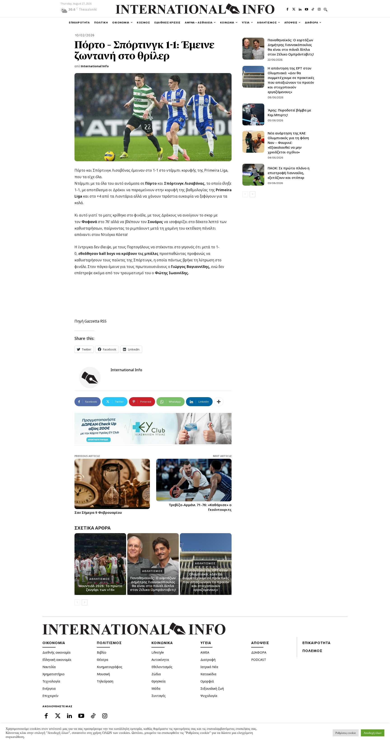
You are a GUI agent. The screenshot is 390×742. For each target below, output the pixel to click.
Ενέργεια (49, 688)
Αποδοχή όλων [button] (373, 733)
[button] (325, 9)
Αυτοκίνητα (160, 659)
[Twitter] (294, 9)
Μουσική (103, 674)
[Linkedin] (300, 9)
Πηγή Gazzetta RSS (90, 321)
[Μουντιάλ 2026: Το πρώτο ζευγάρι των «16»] (100, 564)
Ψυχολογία (208, 696)
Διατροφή (208, 659)
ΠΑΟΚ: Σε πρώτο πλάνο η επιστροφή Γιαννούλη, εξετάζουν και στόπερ (288, 173)
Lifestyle (157, 652)
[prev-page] (77, 602)
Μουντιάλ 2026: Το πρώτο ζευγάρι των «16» (100, 587)
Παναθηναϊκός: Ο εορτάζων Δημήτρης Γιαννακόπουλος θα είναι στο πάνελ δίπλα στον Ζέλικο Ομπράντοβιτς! (153, 584)
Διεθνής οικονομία (56, 652)
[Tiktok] (313, 9)
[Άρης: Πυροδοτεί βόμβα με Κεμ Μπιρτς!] (253, 114)
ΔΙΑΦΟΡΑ (258, 652)
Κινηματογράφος (109, 667)
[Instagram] (319, 9)
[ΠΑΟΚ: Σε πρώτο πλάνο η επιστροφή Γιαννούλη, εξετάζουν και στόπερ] (253, 175)
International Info (95, 66)
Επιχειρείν (50, 696)
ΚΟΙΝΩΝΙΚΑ (162, 643)
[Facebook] (287, 9)
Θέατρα (102, 659)
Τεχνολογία (51, 681)
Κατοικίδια (208, 674)
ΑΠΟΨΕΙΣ (260, 643)
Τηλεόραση (105, 681)
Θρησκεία (158, 681)
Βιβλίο (101, 652)
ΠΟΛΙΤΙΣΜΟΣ (109, 643)
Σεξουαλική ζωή (212, 688)
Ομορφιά (207, 681)
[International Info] (92, 377)
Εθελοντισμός (161, 667)
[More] (218, 401)
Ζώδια (156, 674)
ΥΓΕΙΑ (205, 643)
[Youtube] (306, 9)
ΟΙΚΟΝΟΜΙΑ (53, 643)
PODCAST (258, 659)
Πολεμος (312, 651)
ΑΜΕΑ (204, 652)
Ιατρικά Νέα (209, 667)
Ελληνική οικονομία (56, 659)
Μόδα (155, 688)
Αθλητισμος (99, 578)
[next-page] (84, 602)
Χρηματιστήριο (53, 674)
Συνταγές (158, 696)
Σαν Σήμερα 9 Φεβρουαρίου (98, 512)
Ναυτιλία (49, 667)
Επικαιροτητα (316, 643)
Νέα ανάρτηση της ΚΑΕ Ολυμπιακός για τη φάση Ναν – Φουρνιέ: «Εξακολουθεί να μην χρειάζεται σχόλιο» (288, 142)
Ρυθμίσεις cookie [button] (345, 733)
